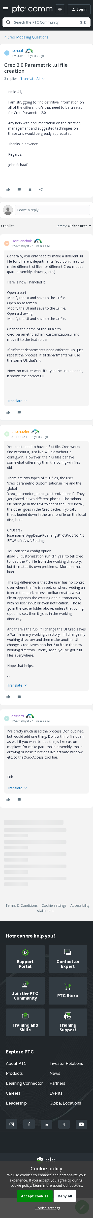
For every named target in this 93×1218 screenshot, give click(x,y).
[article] (46, 327)
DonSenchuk (21, 241)
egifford (17, 716)
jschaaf (17, 50)
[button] (5, 10)
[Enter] (8, 22)
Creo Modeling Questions (27, 37)
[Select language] (60, 9)
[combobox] (46, 22)
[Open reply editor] (46, 210)
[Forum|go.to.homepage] (28, 9)
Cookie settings (54, 905)
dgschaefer (20, 431)
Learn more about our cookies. (58, 1185)
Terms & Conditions (21, 905)
